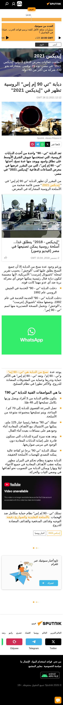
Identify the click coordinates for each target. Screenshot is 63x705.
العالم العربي (55, 633)
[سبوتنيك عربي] (54, 5)
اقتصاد (27, 633)
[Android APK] (49, 675)
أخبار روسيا (39, 533)
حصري (19, 633)
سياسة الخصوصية (52, 666)
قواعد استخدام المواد (41, 661)
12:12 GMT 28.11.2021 (49, 97)
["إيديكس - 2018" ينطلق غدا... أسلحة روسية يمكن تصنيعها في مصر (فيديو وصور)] (31, 216)
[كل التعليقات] (58, 700)
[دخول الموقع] (13, 3)
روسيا (36, 633)
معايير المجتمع (36, 666)
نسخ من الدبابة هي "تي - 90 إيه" (27, 372)
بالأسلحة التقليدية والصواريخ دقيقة (28, 517)
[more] (5, 257)
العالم (44, 633)
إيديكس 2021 (50, 185)
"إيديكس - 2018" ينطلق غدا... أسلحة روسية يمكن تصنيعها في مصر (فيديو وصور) (35, 246)
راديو (11, 633)
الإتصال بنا (25, 661)
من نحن (57, 661)
